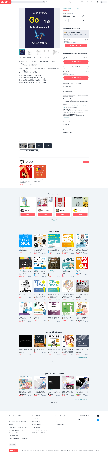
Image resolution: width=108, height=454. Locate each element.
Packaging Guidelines (14, 432)
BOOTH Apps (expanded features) (17, 421)
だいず (79, 210)
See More (54, 219)
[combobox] (28, 2)
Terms (64, 129)
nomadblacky (64, 210)
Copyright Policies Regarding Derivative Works (18, 439)
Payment (67, 124)
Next (58, 28)
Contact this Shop (67, 132)
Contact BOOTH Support (61, 424)
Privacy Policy (57, 450)
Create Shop (90, 1)
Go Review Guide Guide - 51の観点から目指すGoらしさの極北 (26, 180)
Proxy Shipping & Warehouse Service (18, 427)
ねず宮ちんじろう (47, 210)
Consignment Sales (13, 435)
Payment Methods (36, 424)
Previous (20, 28)
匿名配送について (13, 424)
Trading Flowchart (69, 121)
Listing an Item (12, 419)
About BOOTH (79, 1)
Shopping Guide (36, 421)
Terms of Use (33, 450)
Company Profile (25, 450)
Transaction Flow (36, 427)
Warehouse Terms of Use (42, 450)
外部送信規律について (65, 450)
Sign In (71, 1)
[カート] (72, 13)
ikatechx (27, 210)
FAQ (56, 421)
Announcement (58, 419)
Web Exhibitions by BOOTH (38, 432)
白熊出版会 (29, 162)
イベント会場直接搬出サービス (16, 430)
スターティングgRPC (38, 179)
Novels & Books (67, 8)
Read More (73, 35)
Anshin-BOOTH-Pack (74, 105)
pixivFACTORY (66, 117)
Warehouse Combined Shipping (39, 430)
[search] (43, 2)
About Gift (67, 86)
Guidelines (50, 450)
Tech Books (76, 8)
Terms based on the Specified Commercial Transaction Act (83, 450)
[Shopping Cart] (97, 2)
